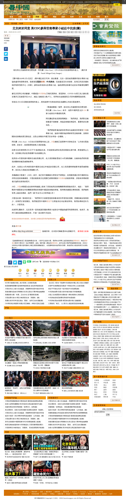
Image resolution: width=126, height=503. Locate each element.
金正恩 (117, 334)
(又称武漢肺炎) (103, 325)
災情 (17, 365)
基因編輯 (116, 352)
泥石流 (13, 365)
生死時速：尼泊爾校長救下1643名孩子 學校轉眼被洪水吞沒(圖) (114, 141)
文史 (80, 17)
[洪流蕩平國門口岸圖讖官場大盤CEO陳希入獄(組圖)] (18, 322)
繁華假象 (18, 483)
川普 (53, 142)
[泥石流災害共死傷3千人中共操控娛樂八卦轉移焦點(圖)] (100, 208)
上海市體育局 (71, 391)
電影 (23, 457)
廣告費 (81, 391)
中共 (51, 393)
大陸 (20, 17)
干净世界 (25, 494)
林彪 (94, 367)
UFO (107, 334)
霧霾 (112, 352)
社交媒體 (115, 343)
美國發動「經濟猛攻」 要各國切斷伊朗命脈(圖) (64, 407)
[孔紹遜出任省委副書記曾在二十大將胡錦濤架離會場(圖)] (75, 322)
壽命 (114, 369)
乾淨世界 (10, 457)
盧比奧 (117, 325)
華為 (113, 334)
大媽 (119, 349)
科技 (31, 19)
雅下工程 (38, 457)
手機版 (60, 32)
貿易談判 (118, 336)
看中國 (18, 226)
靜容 (105, 392)
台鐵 (113, 327)
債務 (108, 345)
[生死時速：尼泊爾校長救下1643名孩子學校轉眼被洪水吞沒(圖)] (100, 139)
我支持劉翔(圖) (67, 388)
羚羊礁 (47, 483)
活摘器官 (95, 356)
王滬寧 (98, 338)
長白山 (116, 356)
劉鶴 (94, 338)
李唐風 (115, 387)
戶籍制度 (70, 457)
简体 (64, 32)
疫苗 (94, 334)
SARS (105, 358)
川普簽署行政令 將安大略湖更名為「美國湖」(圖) (22, 297)
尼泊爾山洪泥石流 (18, 343)
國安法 (117, 327)
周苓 (95, 387)
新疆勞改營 (110, 358)
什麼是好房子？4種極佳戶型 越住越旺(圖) (107, 274)
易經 (111, 367)
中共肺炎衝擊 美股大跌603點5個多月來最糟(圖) (65, 292)
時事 (26, 19)
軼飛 (95, 385)
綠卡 (103, 363)
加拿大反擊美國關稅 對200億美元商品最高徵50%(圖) (23, 404)
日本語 (101, 491)
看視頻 (90, 494)
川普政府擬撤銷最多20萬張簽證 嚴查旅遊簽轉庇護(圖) (24, 401)
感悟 (97, 369)
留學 (111, 360)
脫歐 (102, 345)
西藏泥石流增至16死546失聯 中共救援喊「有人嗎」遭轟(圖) (113, 158)
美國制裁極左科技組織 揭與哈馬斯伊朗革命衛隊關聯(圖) (67, 413)
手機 (100, 369)
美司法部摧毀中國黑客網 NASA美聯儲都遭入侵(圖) (23, 422)
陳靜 (105, 387)
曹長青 (105, 397)
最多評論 (100, 289)
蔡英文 (108, 349)
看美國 (14, 24)
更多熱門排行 (116, 284)
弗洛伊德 (103, 334)
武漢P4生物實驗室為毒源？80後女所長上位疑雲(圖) (66, 286)
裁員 (8, 483)
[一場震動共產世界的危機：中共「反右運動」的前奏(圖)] (100, 182)
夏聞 (114, 385)
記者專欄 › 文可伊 (81, 24)
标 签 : (7, 35)
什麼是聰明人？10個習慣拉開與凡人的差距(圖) (114, 218)
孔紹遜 (66, 343)
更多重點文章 (116, 225)
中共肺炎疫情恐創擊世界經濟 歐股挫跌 (61, 297)
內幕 (114, 338)
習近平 (49, 201)
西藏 (44, 368)
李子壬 (115, 394)
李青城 (115, 392)
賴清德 (113, 325)
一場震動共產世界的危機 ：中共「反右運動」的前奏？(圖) (114, 184)
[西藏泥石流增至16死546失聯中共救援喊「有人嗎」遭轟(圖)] (46, 347)
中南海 (111, 338)
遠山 (105, 385)
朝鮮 (94, 345)
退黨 (119, 332)
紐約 (63, 17)
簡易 (114, 380)
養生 (94, 371)
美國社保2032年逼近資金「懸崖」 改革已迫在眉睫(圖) (24, 300)
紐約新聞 (37, 19)
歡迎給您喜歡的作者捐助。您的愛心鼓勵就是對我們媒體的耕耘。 (34, 219)
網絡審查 (115, 354)
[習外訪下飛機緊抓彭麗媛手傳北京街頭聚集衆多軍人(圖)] (75, 347)
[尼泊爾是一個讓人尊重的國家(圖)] (18, 347)
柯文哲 (98, 334)
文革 (117, 369)
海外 (110, 363)
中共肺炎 (6, 40)
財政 (119, 347)
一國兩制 (95, 343)
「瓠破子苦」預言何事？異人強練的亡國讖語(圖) (114, 201)
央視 (99, 360)
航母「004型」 (40, 483)
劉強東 (116, 349)
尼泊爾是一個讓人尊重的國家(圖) (16, 363)
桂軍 (97, 365)
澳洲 (118, 363)
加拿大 (98, 345)
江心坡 (101, 358)
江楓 (105, 394)
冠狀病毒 (6, 38)
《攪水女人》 (23, 393)
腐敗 (105, 340)
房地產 (113, 347)
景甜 (8, 393)
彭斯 (110, 336)
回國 (97, 363)
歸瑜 (114, 382)
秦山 (95, 392)
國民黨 (110, 327)
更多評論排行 (116, 317)
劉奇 (97, 367)
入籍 (100, 363)
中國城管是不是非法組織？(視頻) (104, 314)
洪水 (102, 332)
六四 (116, 332)
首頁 (11, 17)
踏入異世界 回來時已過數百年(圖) (105, 58)
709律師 (103, 354)
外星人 (111, 369)
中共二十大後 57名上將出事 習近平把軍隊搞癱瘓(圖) (113, 167)
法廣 (111, 343)
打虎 (111, 340)
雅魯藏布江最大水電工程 (50, 457)
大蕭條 (12, 483)
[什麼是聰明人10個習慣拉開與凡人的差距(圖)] (100, 216)
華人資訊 (19, 19)
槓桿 (111, 345)
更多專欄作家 (116, 400)
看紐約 (68, 494)
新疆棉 (95, 332)
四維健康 (97, 397)
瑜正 (95, 394)
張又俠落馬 (97, 107)
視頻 (7, 432)
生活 (89, 17)
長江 (98, 332)
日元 (106, 347)
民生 (106, 363)
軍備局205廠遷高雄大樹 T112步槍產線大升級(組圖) (114, 175)
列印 (76, 32)
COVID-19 (99, 327)
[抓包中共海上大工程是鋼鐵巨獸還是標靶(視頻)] (46, 462)
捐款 (41, 491)
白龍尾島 (95, 358)
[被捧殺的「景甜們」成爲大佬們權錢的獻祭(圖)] (18, 372)
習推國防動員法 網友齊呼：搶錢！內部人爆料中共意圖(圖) (114, 124)
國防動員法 (43, 393)
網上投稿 (26, 491)
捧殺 (11, 393)
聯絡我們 (34, 491)
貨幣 (117, 345)
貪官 (98, 340)
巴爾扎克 (16, 393)
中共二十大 (80, 343)
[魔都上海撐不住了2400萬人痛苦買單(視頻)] (18, 462)
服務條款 (57, 491)
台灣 (105, 349)
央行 (105, 345)
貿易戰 (95, 329)
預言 (103, 369)
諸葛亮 (107, 367)
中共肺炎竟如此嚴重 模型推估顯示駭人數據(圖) (64, 300)
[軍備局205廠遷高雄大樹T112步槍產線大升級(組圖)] (100, 173)
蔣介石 (109, 365)
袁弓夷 (105, 332)
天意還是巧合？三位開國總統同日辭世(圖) (107, 53)
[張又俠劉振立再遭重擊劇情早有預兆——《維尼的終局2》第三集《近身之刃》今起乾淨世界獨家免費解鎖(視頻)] (18, 436)
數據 (20, 365)
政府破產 (24, 483)
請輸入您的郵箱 (107, 409)
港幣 (109, 347)
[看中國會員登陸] (107, 26)
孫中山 (104, 365)
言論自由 (116, 358)
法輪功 (111, 354)
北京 (83, 368)
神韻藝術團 (35, 494)
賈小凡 (96, 382)
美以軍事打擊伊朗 (100, 104)
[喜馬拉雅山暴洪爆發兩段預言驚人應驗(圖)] (46, 322)
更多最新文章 (116, 255)
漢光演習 (105, 327)
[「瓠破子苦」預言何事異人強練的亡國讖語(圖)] (100, 199)
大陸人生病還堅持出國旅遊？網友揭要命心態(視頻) (66, 294)
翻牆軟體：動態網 (101, 494)
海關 (114, 360)
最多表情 (114, 289)
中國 (85, 130)
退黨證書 (60, 494)
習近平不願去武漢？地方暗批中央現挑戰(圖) (63, 289)
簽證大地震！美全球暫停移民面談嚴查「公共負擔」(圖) (24, 416)
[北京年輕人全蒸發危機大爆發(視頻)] (75, 436)
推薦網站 (17, 494)
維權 (98, 354)
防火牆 (95, 354)
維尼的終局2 (17, 457)
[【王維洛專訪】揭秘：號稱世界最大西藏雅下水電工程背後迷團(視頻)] (46, 436)
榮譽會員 (76, 241)
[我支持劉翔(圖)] (75, 372)
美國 (37, 17)
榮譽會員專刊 (100, 46)
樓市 (116, 347)
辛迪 (114, 397)
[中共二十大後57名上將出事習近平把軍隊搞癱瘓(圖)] (100, 164)
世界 (72, 17)
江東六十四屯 (102, 356)
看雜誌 (52, 494)
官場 (28, 17)
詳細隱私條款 (115, 2)
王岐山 (95, 336)
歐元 (103, 347)
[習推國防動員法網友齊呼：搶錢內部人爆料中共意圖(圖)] (46, 372)
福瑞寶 (83, 494)
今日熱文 (9, 318)
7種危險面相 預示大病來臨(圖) (103, 238)
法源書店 (45, 494)
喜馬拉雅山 (38, 343)
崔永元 (107, 338)
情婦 (102, 340)
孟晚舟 (99, 336)
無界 (110, 494)
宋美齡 (113, 365)
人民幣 (95, 347)
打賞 (68, 32)
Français (83, 491)
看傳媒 (75, 494)
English (74, 491)
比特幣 (99, 347)
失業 (65, 457)
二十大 (75, 343)
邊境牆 (107, 336)
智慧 (94, 369)
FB (119, 343)
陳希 (25, 343)
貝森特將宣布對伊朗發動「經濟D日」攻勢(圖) (21, 407)
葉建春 (29, 343)
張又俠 (27, 457)
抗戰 (100, 365)
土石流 (49, 343)
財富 (94, 349)
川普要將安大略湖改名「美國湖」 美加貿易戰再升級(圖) (24, 427)
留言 (72, 32)
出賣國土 (108, 329)
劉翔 (65, 391)
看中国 (20, 9)
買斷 (77, 391)
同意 (116, 4)
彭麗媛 (70, 368)
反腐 (108, 340)
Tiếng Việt (92, 491)
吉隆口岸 (9, 343)
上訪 (107, 354)
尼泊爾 (45, 343)
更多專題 (117, 113)
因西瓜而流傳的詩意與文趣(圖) (104, 50)
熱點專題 (98, 100)
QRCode (35, 261)
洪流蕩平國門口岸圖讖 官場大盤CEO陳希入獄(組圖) (114, 132)
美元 (114, 345)
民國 (94, 365)
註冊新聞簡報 (100, 405)
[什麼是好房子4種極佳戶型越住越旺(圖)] (100, 147)
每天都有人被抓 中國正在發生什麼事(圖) (107, 270)
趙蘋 (114, 390)
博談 (54, 17)
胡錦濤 (70, 343)
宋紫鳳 (96, 380)
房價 (94, 352)
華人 (102, 360)
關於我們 (49, 491)
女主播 (95, 360)
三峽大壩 (114, 329)
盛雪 (105, 390)
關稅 (103, 336)
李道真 (105, 382)
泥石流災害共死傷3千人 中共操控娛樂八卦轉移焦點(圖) (114, 210)
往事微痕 (101, 343)
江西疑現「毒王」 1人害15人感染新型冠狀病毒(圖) (66, 303)
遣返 (118, 360)
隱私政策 (66, 491)
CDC (5, 43)
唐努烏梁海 (110, 356)
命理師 (54, 343)
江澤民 (102, 338)
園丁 (95, 390)
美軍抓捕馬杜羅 (99, 110)
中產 (97, 349)
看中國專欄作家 (101, 377)
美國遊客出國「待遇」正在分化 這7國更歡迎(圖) (22, 294)
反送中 (95, 340)
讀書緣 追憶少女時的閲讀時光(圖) (105, 63)
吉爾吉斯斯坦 (77, 368)
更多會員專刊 (116, 65)
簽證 (94, 363)
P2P (109, 352)
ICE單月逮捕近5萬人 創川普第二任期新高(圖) (21, 283)
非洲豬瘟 (101, 352)
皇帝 (103, 367)
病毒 (43, 82)
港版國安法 (111, 332)
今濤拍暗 (106, 380)
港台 (46, 17)
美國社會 (11, 19)
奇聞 (98, 17)
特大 (80, 32)
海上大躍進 (54, 483)
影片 (106, 17)
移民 (105, 360)
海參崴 (101, 349)
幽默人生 (115, 367)
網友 (48, 393)
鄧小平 (118, 365)
